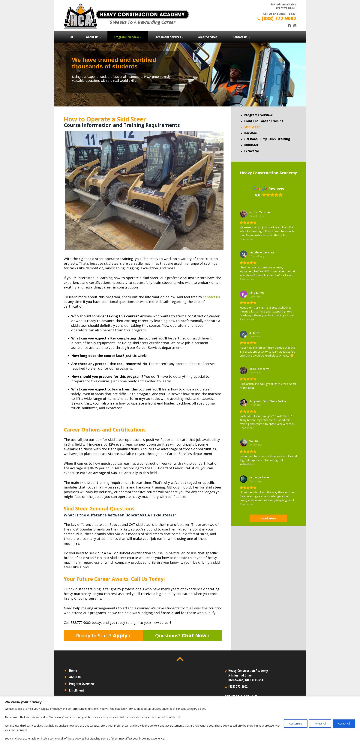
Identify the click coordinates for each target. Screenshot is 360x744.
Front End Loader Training (264, 121)
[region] (180, 720)
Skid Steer (252, 127)
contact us (211, 297)
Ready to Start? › (103, 635)
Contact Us (240, 37)
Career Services (206, 37)
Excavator (251, 151)
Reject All (320, 723)
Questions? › (182, 635)
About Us (92, 37)
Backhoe (250, 133)
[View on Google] (243, 214)
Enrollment (76, 690)
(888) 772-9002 (278, 18)
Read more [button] (247, 239)
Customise (295, 723)
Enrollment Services (167, 37)
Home (73, 670)
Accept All (344, 723)
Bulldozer (251, 145)
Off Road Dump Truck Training (267, 139)
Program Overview (126, 37)
